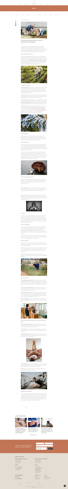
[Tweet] (15, 23)
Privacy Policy (42, 486)
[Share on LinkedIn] (15, 25)
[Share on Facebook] (15, 21)
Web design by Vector (34, 487)
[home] (34, 2)
